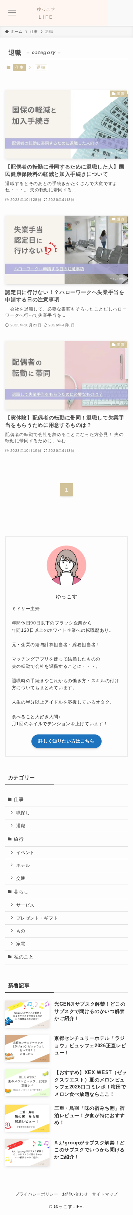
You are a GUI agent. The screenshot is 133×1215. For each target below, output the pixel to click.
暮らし (21, 892)
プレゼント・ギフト (37, 917)
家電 (20, 943)
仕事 (19, 67)
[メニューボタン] (12, 13)
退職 (20, 825)
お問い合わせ (75, 1194)
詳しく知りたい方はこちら (66, 741)
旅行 (19, 839)
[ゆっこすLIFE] (66, 13)
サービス (25, 905)
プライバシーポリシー (36, 1194)
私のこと (24, 957)
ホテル (23, 865)
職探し (23, 812)
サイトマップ (105, 1194)
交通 (20, 878)
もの (20, 930)
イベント (25, 852)
